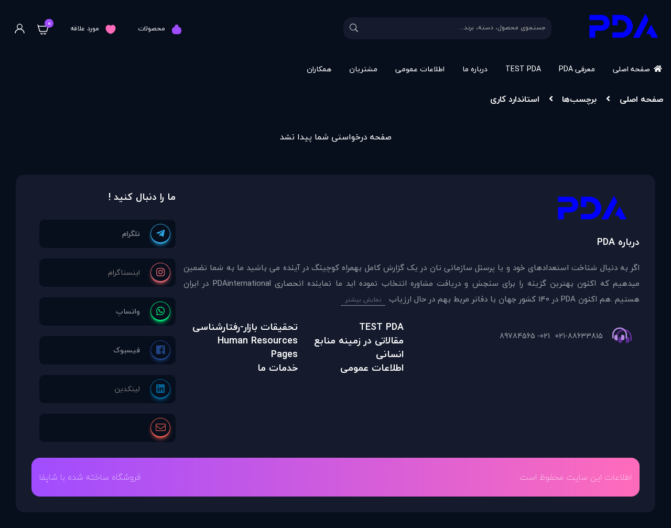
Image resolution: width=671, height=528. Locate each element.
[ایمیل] (160, 428)
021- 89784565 (525, 336)
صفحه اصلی (631, 69)
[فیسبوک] (141, 350)
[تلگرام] (146, 234)
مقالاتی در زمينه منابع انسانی (359, 347)
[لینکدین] (142, 389)
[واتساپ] (143, 311)
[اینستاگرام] (139, 273)
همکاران (319, 69)
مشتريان (363, 69)
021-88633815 (579, 336)
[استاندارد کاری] (411, 210)
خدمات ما (277, 368)
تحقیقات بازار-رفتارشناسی (245, 327)
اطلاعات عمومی (420, 69)
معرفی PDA (577, 69)
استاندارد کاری (514, 99)
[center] (353, 28)
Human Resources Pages (258, 347)
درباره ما (475, 69)
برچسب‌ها (579, 99)
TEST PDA (523, 69)
